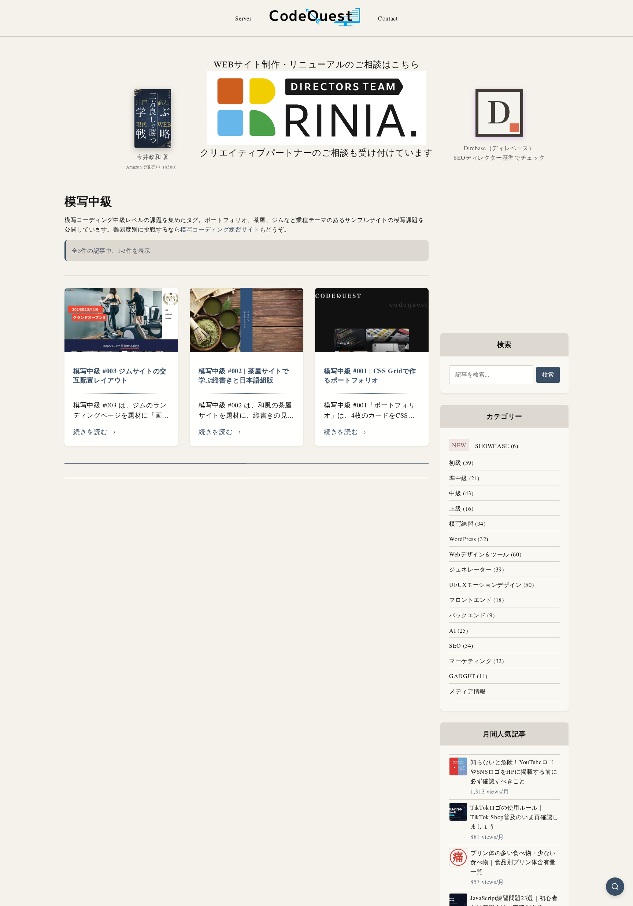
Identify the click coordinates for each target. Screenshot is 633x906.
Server (243, 18)
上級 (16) (461, 508)
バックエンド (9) (472, 615)
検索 (548, 374)
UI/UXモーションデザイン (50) (491, 584)
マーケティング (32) (476, 661)
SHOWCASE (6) (485, 445)
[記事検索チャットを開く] (615, 886)
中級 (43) (461, 493)
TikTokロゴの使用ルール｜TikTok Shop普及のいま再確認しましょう (514, 816)
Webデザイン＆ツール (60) (485, 554)
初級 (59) (461, 462)
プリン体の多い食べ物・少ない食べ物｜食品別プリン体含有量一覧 (513, 862)
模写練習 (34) (467, 523)
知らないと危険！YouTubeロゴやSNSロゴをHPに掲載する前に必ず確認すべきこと (513, 771)
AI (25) (458, 630)
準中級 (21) (464, 478)
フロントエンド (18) (476, 599)
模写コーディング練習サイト (219, 229)
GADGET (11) (468, 676)
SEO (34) (461, 645)
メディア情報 (467, 691)
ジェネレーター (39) (476, 569)
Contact (387, 18)
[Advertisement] (504, 239)
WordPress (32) (468, 539)
